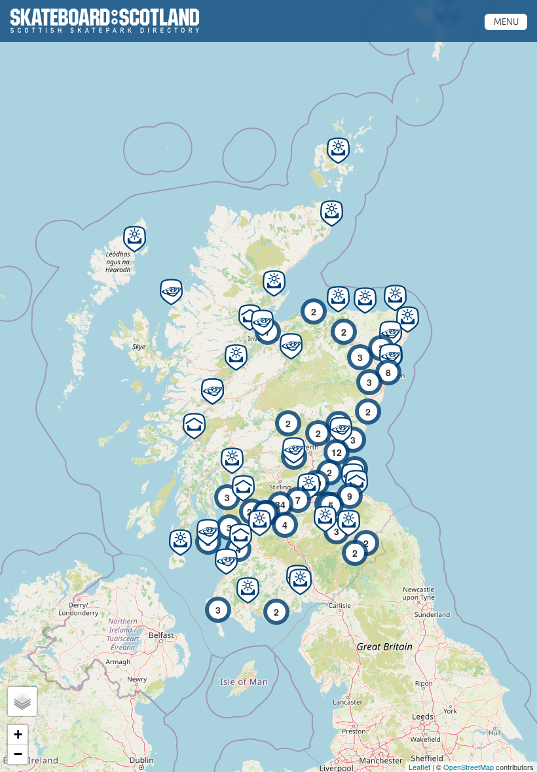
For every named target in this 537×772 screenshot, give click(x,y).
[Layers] (22, 701)
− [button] (18, 754)
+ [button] (18, 734)
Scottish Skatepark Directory (105, 21)
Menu (506, 21)
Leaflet (419, 767)
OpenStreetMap (468, 767)
